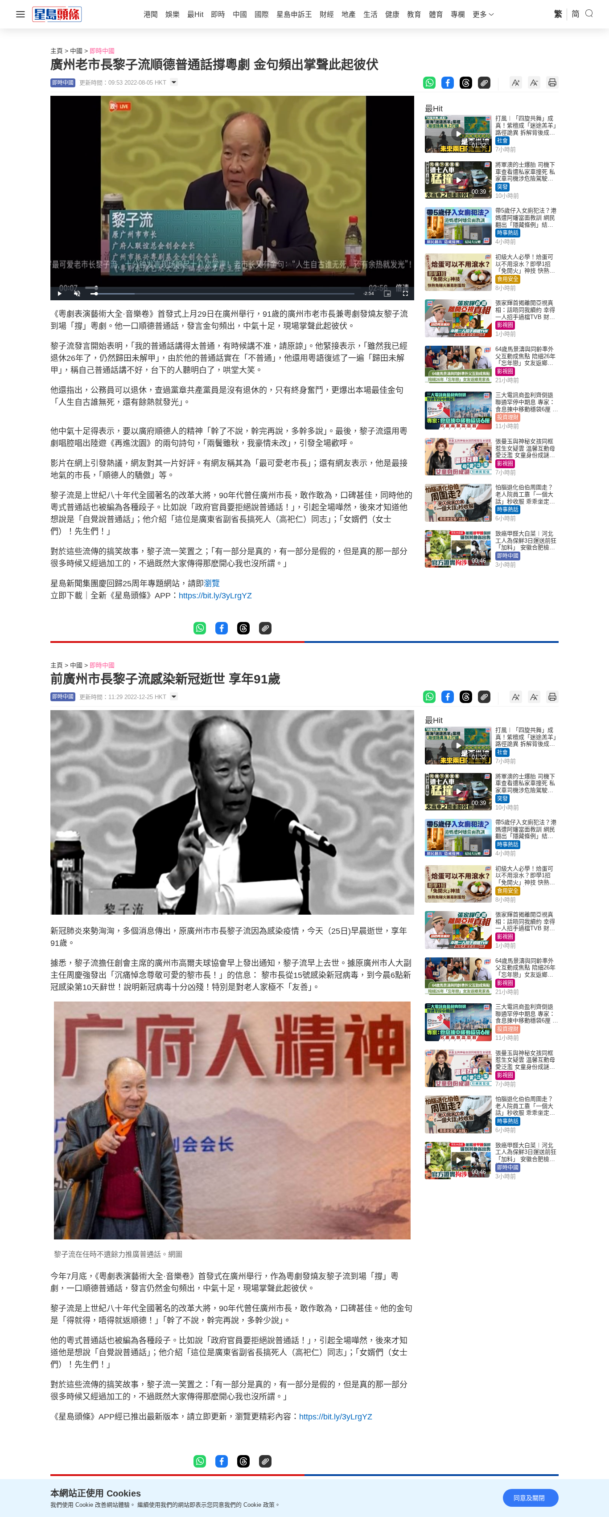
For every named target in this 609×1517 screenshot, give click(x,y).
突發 (502, 187)
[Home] (57, 13)
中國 (76, 50)
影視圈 (505, 325)
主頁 (56, 50)
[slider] (222, 293)
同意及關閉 (529, 1497)
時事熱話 (507, 233)
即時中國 (102, 50)
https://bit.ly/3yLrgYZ (215, 595)
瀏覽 (212, 583)
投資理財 (507, 417)
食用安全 (507, 279)
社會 (502, 140)
